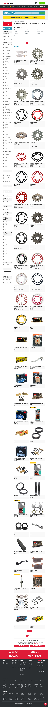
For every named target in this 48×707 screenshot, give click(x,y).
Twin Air (7, 156)
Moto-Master (8, 100)
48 (6, 250)
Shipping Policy (14, 664)
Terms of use (19, 705)
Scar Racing (7, 137)
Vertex (6, 157)
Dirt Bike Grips (4, 681)
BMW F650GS (17, 693)
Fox (29, 662)
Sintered (7, 279)
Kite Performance (7, 89)
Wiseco (6, 159)
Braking (7, 61)
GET (6, 83)
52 (6, 256)
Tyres (32, 8)
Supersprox (7, 149)
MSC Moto (7, 103)
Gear (10, 8)
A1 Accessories (8, 44)
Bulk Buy (5, 37)
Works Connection (6, 161)
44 (6, 244)
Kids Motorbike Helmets (23, 669)
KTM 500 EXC (36, 696)
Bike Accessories (6, 34)
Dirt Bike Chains (4, 687)
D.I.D (6, 65)
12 (6, 223)
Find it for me (35, 643)
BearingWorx (8, 58)
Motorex (7, 101)
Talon (6, 153)
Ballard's (40, 8)
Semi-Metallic (8, 282)
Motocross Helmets (23, 665)
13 (6, 224)
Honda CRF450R (41, 694)
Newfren (7, 104)
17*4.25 (7, 194)
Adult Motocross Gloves (17, 682)
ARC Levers (7, 49)
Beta (5, 21)
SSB (6, 145)
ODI (6, 107)
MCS (6, 97)
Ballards (7, 55)
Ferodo (6, 75)
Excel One (7, 181)
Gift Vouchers (8, 6)
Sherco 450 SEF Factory (5, 699)
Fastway (7, 73)
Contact (16, 6)
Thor (29, 668)
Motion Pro (7, 98)
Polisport (7, 110)
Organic (7, 281)
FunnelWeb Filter (7, 80)
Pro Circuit (7, 113)
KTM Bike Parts (29, 685)
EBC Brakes (7, 68)
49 (6, 251)
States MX (7, 146)
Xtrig (6, 164)
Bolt (6, 59)
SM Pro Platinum (7, 178)
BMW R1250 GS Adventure (36, 699)
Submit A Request (38, 645)
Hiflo (6, 85)
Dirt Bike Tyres (10, 687)
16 (6, 229)
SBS (6, 136)
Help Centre (21, 6)
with (24, 17)
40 (6, 239)
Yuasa (6, 166)
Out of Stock (8, 265)
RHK (6, 125)
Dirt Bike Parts (22, 667)
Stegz (6, 148)
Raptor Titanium (7, 120)
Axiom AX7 (7, 175)
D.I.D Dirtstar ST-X (7, 173)
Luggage (25, 8)
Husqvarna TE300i (11, 696)
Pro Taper (7, 115)
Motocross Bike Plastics (42, 681)
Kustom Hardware (5, 93)
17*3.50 (7, 201)
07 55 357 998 (41, 6)
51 (6, 254)
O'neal (30, 665)
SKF (6, 140)
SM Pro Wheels (8, 142)
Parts (17, 8)
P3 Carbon (7, 109)
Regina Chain (8, 122)
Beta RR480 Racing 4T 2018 (19, 21)
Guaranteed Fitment (15, 667)
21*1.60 (7, 203)
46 (6, 247)
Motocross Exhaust (36, 681)
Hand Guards (17, 684)
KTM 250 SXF (30, 696)
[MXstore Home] (41, 661)
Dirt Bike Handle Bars (36, 687)
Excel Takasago (8, 183)
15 (6, 227)
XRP (6, 163)
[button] (45, 704)
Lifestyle (29, 8)
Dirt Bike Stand (4, 685)
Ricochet (7, 127)
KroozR (6, 91)
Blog (13, 6)
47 (6, 248)
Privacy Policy (25, 705)
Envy (6, 72)
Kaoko (6, 86)
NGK (6, 106)
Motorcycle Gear (23, 671)
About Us (4, 662)
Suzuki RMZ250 (10, 699)
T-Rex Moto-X (8, 151)
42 (6, 242)
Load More (29, 631)
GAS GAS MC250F (29, 694)
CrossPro (7, 64)
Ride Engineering (7, 129)
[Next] (32, 43)
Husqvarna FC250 (5, 696)
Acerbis (7, 45)
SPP (6, 143)
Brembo (7, 62)
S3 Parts (7, 133)
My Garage (5, 665)
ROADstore (30, 6)
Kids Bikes (22, 670)
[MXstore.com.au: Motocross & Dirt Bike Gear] (8, 3)
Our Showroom (5, 663)
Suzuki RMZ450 (16, 699)
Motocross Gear (23, 662)
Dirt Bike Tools (16, 687)
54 (6, 259)
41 (6, 241)
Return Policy (14, 665)
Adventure (36, 8)
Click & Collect (14, 663)
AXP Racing (7, 53)
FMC (6, 76)
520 (6, 214)
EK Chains (7, 70)
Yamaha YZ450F (22, 699)
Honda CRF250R (35, 694)
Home (4, 6)
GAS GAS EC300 (23, 694)
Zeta (6, 168)
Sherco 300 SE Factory (42, 696)
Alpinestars (31, 664)
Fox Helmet (30, 680)
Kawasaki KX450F (23, 696)
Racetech (7, 118)
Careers (4, 664)
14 (6, 226)
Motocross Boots (11, 681)
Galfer (6, 82)
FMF (6, 78)
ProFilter (7, 116)
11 (6, 221)
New (4, 8)
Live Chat (22, 645)
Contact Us (14, 662)
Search (42, 13)
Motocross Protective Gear (23, 664)
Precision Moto (8, 112)
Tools (5, 39)
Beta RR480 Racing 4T (10, 21)
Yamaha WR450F (29, 699)
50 (6, 253)
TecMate (7, 154)
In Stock (7, 264)
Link (6, 95)
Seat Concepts (8, 139)
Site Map (29, 705)
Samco (6, 134)
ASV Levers (7, 50)
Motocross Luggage (29, 687)
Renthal (7, 124)
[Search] (36, 3)
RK (6, 131)
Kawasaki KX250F (16, 696)
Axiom (6, 52)
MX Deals (25, 6)
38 (6, 236)
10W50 (6, 208)
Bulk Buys (7, 188)
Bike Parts (6, 36)
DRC (6, 67)
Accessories (21, 8)
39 (6, 237)
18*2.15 (7, 195)
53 (6, 257)
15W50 (6, 209)
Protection (13, 8)
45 (6, 245)
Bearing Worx (8, 56)
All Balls (7, 47)
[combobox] (19, 13)
